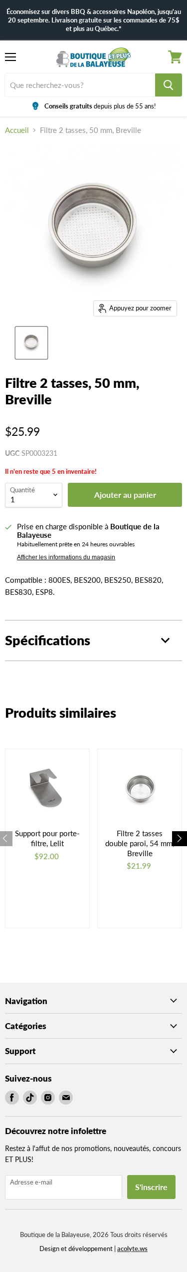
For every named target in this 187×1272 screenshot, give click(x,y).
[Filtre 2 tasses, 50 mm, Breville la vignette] (31, 343)
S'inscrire (151, 1187)
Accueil (17, 130)
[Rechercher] (168, 84)
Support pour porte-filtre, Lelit (47, 838)
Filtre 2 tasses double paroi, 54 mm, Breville (139, 843)
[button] (179, 838)
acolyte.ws (132, 1249)
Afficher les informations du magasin (66, 557)
